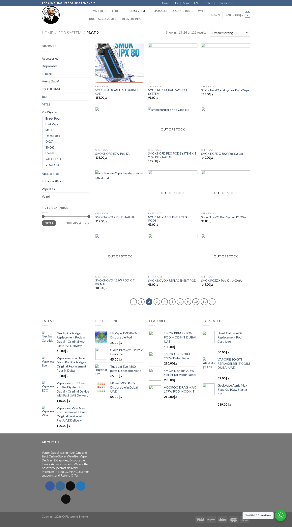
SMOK (49, 147)
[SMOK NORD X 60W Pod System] (225, 126)
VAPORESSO (54, 159)
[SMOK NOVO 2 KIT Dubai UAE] (119, 190)
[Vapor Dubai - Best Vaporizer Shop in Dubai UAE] (61, 15)
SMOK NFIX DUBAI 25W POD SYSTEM (167, 91)
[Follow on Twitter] (244, 3)
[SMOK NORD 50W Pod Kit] (119, 126)
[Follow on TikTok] (70, 486)
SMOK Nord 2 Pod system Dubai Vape (225, 90)
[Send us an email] (248, 3)
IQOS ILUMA (51, 89)
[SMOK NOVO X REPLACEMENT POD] (172, 253)
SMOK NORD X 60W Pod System (222, 153)
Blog (176, 3)
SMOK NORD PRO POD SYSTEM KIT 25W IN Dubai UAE (172, 155)
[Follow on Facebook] (237, 3)
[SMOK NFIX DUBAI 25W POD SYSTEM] (172, 63)
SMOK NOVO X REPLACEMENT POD (172, 280)
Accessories (107, 18)
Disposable (159, 11)
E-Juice (117, 11)
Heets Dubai (50, 81)
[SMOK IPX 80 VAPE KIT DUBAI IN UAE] (119, 63)
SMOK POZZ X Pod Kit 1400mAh (222, 280)
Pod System (136, 11)
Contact (208, 3)
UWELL (50, 153)
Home (165, 3)
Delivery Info (131, 18)
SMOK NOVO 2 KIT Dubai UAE (115, 217)
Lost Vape (51, 124)
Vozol (46, 196)
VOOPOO (52, 164)
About (186, 3)
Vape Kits (99, 11)
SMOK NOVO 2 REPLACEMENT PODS (168, 218)
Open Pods (52, 135)
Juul (92, 18)
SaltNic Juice (182, 11)
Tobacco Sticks (52, 181)
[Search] (88, 11)
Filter (49, 222)
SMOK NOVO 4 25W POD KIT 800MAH (115, 282)
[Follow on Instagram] (241, 3)
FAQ (196, 3)
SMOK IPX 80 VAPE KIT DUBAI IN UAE (117, 91)
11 (204, 301)
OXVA (49, 141)
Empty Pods (53, 118)
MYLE (201, 11)
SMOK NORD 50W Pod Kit (112, 153)
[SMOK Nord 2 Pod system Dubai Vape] (225, 63)
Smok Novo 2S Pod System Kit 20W (224, 217)
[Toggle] (87, 58)
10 (196, 301)
